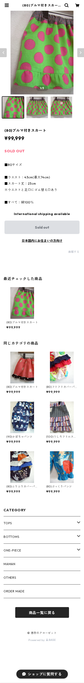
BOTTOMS (11, 537)
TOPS (8, 523)
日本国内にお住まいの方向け (42, 241)
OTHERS (10, 578)
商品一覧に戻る (42, 612)
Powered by (37, 640)
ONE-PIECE (12, 550)
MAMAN (9, 564)
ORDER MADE (14, 591)
